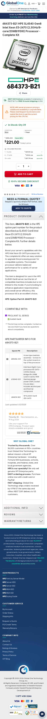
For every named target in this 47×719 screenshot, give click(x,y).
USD (33, 3)
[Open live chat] (42, 714)
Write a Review (37, 194)
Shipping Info (8, 616)
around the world (28, 564)
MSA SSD (8, 593)
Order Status (8, 613)
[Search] (25, 3)
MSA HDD (8, 589)
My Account (7, 609)
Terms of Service (9, 655)
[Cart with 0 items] (39, 3)
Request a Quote (10, 621)
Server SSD (9, 586)
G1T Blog (6, 659)
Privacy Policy (8, 652)
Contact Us (7, 644)
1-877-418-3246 (23, 696)
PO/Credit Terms (10, 624)
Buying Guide (10, 596)
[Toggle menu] (43, 3)
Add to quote (23, 208)
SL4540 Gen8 (15, 319)
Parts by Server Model (13, 579)
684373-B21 (31, 299)
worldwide (25, 10)
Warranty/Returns (10, 628)
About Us (6, 641)
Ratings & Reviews (10, 648)
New (6, 132)
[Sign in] (29, 3)
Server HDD (9, 582)
